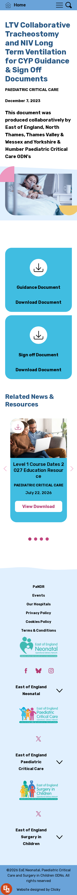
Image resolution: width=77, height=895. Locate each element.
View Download (38, 506)
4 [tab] (47, 539)
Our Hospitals (39, 604)
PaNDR (38, 587)
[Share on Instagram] (51, 672)
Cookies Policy (38, 622)
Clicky (55, 890)
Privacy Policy (38, 613)
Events (38, 595)
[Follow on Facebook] (26, 672)
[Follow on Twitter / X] (38, 740)
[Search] (68, 5)
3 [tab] (41, 539)
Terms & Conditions (38, 630)
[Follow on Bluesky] (38, 672)
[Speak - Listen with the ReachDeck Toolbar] (6, 889)
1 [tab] (30, 539)
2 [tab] (35, 539)
